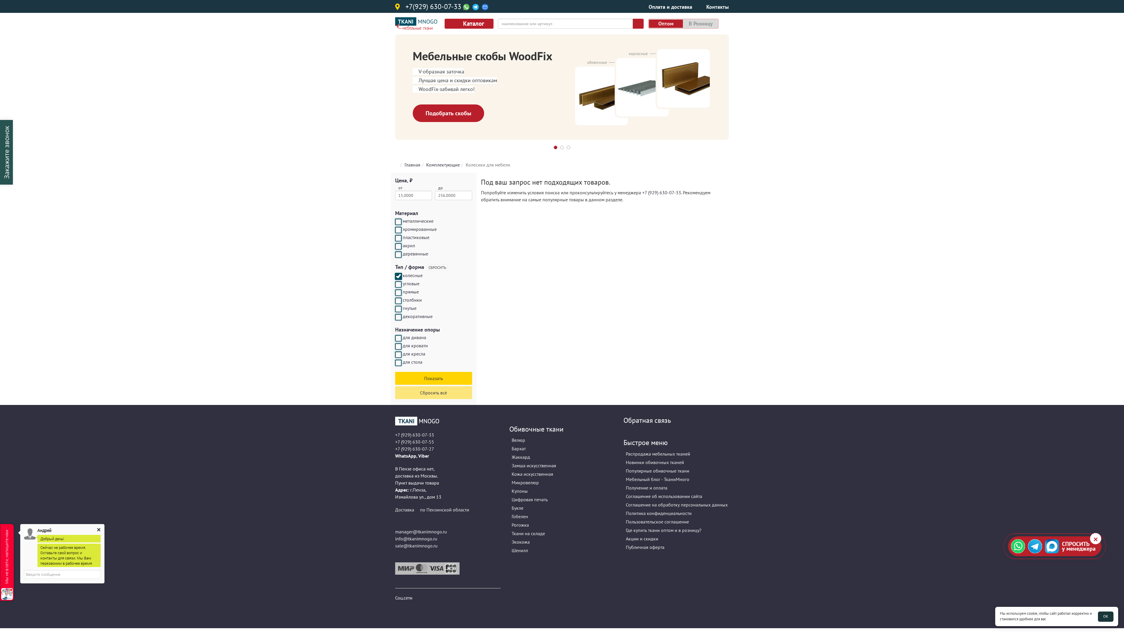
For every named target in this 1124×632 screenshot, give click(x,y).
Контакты (717, 7)
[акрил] (398, 246)
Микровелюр (525, 482)
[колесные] (398, 276)
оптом (666, 23)
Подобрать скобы (448, 113)
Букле (517, 508)
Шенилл (520, 550)
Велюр (518, 440)
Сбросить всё (433, 393)
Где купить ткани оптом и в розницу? (663, 530)
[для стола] (398, 362)
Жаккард (521, 457)
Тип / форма (409, 267)
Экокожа (521, 542)
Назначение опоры (417, 329)
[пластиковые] (398, 238)
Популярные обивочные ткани (657, 471)
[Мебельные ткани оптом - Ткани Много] (448, 421)
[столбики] (398, 300)
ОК (1105, 616)
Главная (412, 165)
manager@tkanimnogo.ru (421, 532)
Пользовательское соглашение (657, 522)
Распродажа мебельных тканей (658, 454)
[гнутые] (398, 309)
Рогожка (520, 525)
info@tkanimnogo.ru (416, 539)
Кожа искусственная (532, 474)
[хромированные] (398, 230)
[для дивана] (398, 338)
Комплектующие (443, 165)
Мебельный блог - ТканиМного (657, 479)
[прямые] (398, 292)
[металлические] (398, 221)
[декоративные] (398, 317)
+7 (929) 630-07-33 (661, 192)
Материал (406, 213)
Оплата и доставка (670, 7)
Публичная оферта (645, 547)
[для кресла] (398, 354)
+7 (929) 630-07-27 (414, 449)
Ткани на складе (528, 533)
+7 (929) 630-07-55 (414, 442)
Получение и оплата (646, 488)
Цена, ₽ (403, 180)
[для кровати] (398, 346)
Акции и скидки (642, 539)
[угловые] (398, 284)
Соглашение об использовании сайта (664, 496)
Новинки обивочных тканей (655, 462)
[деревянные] (398, 254)
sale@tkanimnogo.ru (416, 546)
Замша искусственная (534, 465)
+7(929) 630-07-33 (433, 7)
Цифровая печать (530, 499)
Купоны (520, 491)
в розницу (701, 23)
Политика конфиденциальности (659, 513)
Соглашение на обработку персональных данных (677, 505)
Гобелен (520, 516)
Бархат (519, 448)
